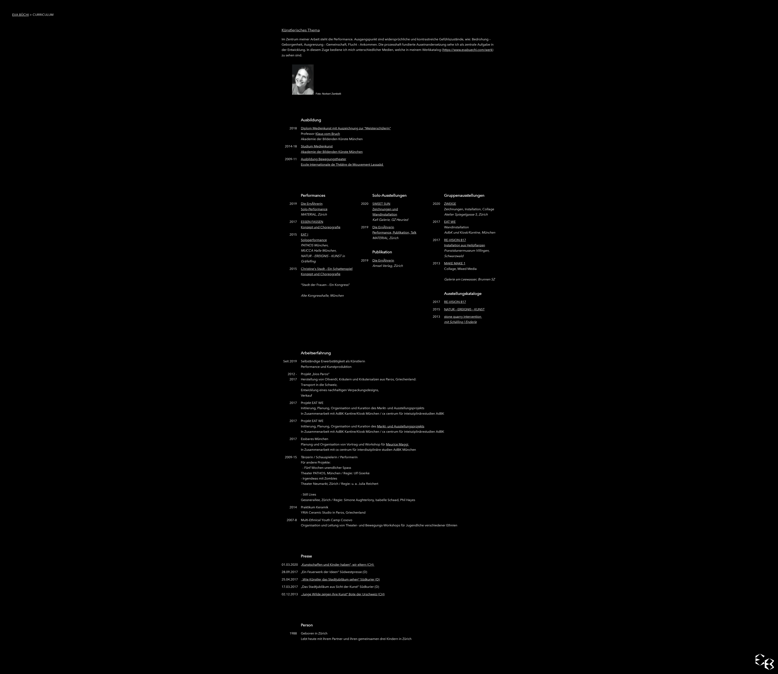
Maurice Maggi (397, 444)
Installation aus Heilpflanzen (464, 245)
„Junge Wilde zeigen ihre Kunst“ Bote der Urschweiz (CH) (343, 594)
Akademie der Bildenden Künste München (332, 152)
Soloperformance (314, 240)
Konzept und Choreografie (320, 227)
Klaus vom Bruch (327, 134)
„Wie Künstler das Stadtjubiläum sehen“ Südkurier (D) (340, 579)
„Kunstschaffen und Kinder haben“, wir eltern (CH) (337, 565)
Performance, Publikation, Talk (394, 232)
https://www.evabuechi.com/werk (467, 50)
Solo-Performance (314, 209)
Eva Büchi (20, 15)
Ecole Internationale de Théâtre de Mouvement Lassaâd (342, 164)
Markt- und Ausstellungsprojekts (400, 426)
